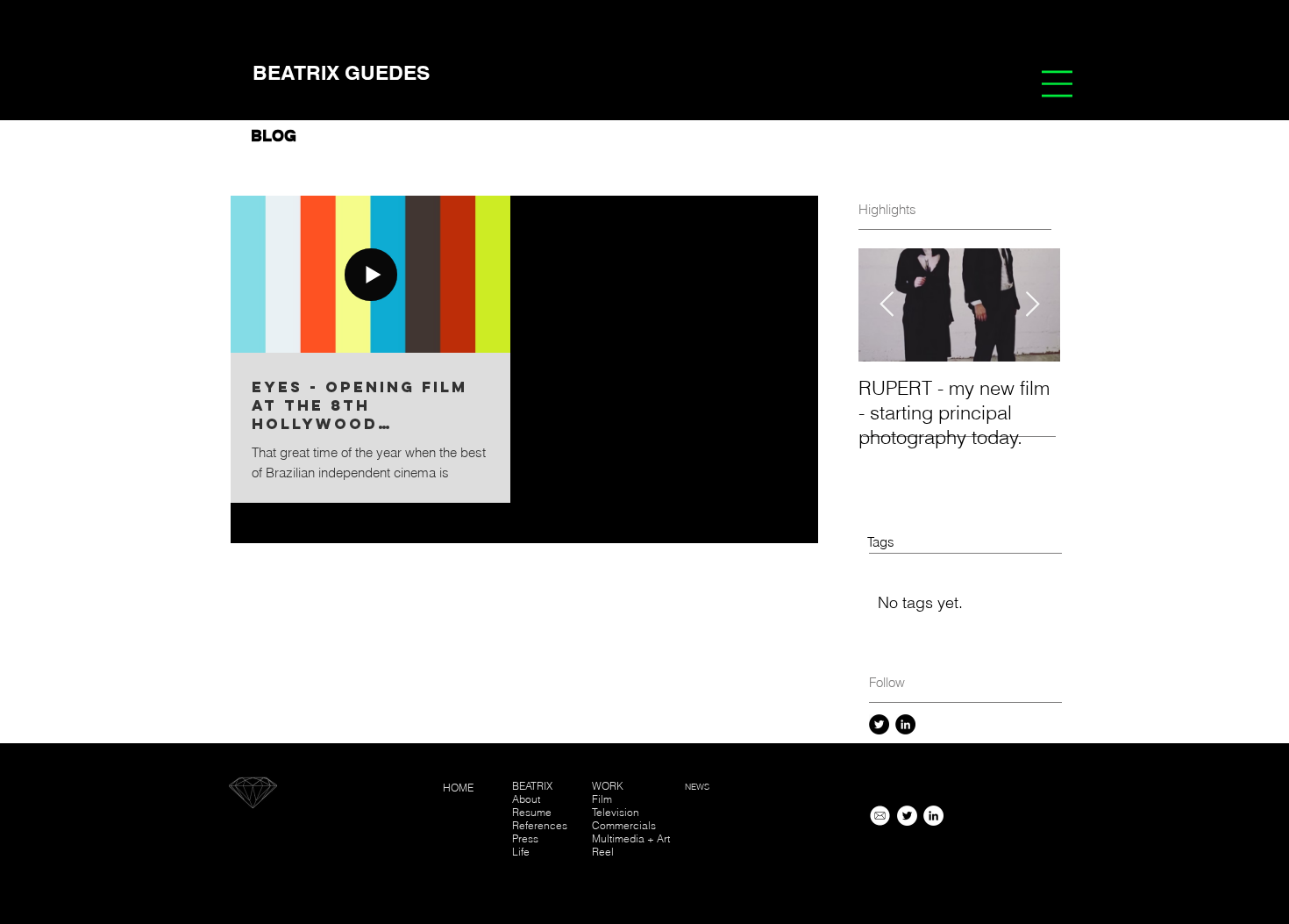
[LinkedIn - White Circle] (933, 816)
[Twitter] (879, 724)
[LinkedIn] (905, 724)
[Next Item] (1032, 305)
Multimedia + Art (631, 838)
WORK (607, 785)
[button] (1057, 83)
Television (617, 812)
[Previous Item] (886, 305)
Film (602, 799)
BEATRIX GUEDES (341, 72)
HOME (458, 787)
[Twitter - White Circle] (907, 816)
